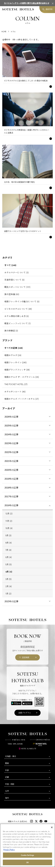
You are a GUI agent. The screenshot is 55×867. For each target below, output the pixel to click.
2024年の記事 (11, 434)
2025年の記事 (11, 425)
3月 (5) (8, 578)
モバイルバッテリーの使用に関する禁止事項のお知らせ (26, 3)
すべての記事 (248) (13, 347)
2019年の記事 (11, 479)
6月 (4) (8, 557)
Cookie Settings (27, 855)
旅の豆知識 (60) (11, 294)
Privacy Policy (9, 849)
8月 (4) (8, 542)
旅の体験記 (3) (11, 330)
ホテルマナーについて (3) (16, 272)
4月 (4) (8, 571)
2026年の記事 (11, 417)
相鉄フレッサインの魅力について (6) (21, 301)
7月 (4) (8, 549)
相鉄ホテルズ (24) (12, 355)
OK (27, 862)
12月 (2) (8, 513)
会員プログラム (24, 712)
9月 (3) (8, 535)
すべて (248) (10, 265)
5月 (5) (8, 564)
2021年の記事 (11, 461)
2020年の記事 (11, 470)
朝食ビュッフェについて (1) (17, 323)
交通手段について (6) (14, 279)
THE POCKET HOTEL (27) (15, 384)
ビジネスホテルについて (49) (18, 308)
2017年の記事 (11, 496)
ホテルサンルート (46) (14, 391)
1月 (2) (8, 593)
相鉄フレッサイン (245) (15, 362)
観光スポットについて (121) (17, 286)
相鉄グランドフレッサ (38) (17, 369)
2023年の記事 (11, 443)
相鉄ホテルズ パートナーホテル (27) (21, 398)
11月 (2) (8, 520)
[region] (27, 845)
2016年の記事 (11, 505)
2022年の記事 (11, 452)
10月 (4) (8, 528)
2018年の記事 (11, 487)
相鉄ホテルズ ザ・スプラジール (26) (21, 376)
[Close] (52, 827)
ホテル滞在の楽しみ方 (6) (16, 316)
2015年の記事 (11, 601)
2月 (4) (8, 586)
